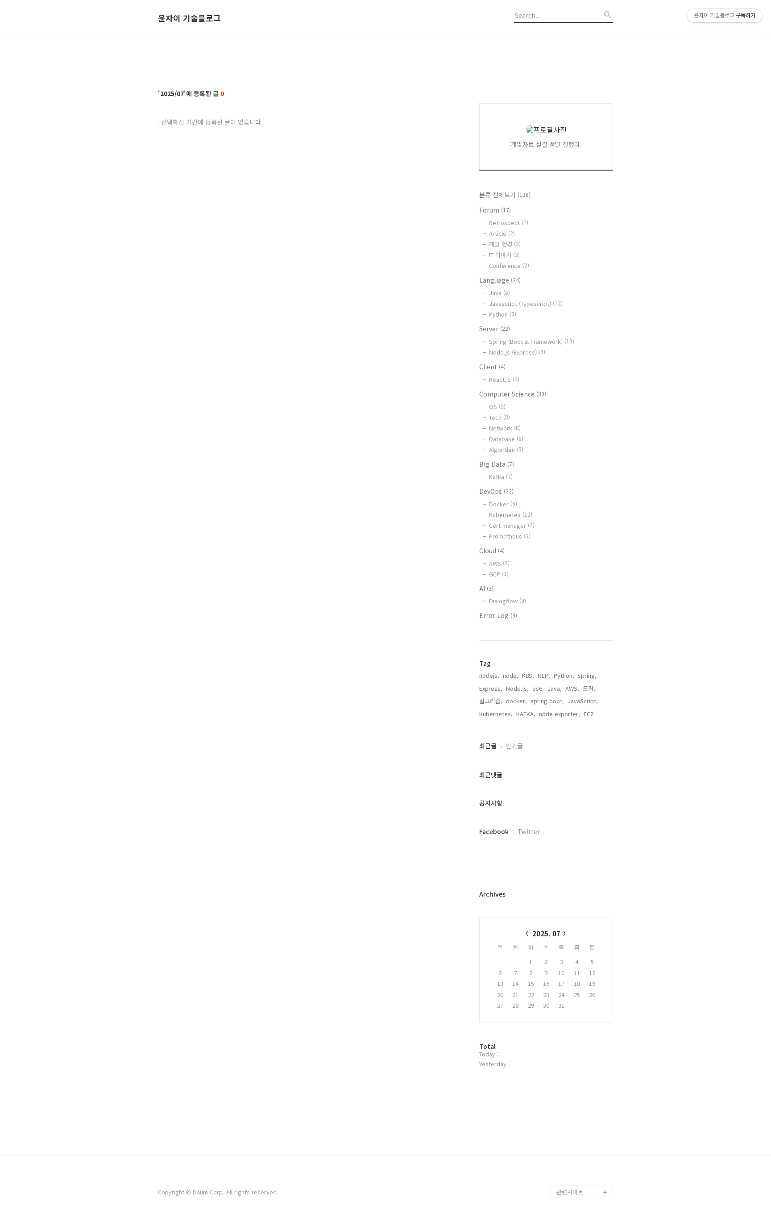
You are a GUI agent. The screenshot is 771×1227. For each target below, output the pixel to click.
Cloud (492, 550)
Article (502, 233)
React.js (504, 379)
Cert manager (512, 525)
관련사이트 (569, 1192)
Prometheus (510, 536)
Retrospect (508, 222)
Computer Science (512, 393)
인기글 (514, 745)
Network (505, 428)
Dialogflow (507, 601)
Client (492, 366)
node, (510, 675)
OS (497, 406)
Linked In (569, 1149)
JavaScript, (583, 701)
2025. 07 (546, 933)
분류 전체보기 (505, 194)
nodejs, (489, 675)
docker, (516, 701)
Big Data (496, 463)
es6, (538, 688)
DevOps (496, 491)
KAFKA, (525, 713)
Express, (490, 688)
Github (565, 1135)
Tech (499, 417)
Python (502, 314)
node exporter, (559, 713)
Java (499, 292)
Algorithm (506, 449)
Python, (564, 675)
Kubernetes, (496, 713)
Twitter (529, 831)
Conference (509, 265)
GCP (499, 574)
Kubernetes (510, 514)
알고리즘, (490, 701)
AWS (499, 563)
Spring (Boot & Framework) (531, 341)
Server (494, 328)
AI (486, 588)
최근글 (488, 745)
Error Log (498, 615)
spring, (587, 675)
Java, (554, 688)
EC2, (589, 713)
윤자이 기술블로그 (189, 18)
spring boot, (547, 701)
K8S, (528, 675)
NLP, (544, 675)
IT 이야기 (504, 254)
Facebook (494, 831)
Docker (503, 504)
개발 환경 (505, 244)
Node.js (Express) (517, 352)
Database (506, 438)
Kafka (501, 476)
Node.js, (517, 688)
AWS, (572, 688)
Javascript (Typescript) (526, 303)
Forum (495, 209)
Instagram (570, 1177)
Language (500, 279)
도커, (589, 688)
